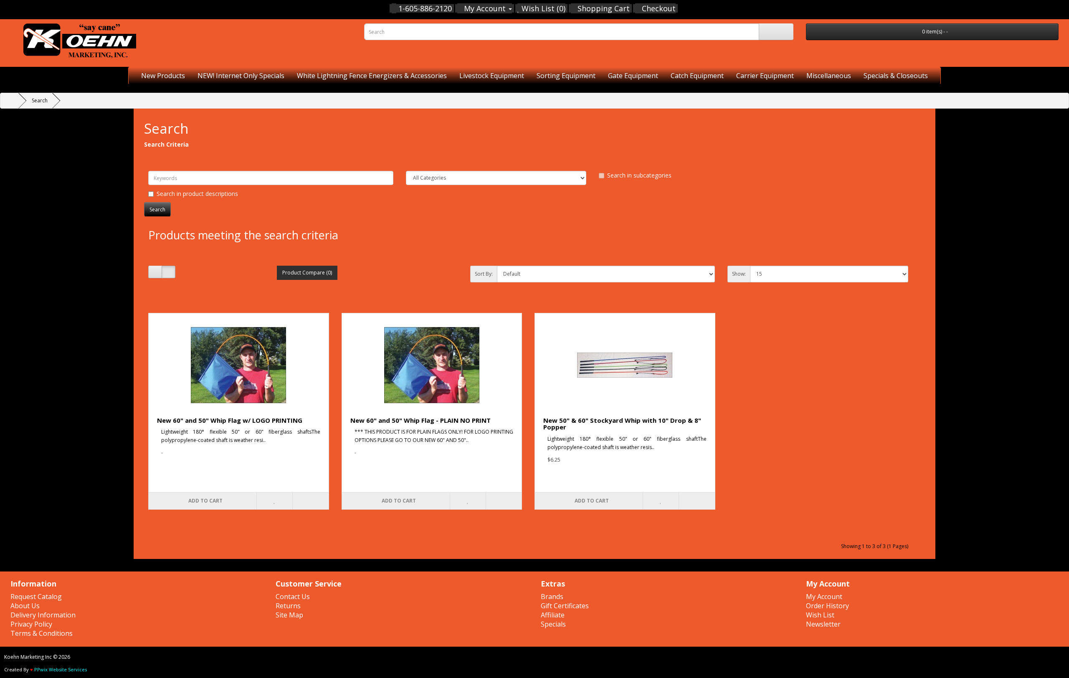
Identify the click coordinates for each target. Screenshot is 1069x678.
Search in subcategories (639, 175)
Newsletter (823, 624)
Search (40, 100)
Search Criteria (166, 144)
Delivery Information (43, 615)
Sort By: (484, 273)
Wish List (820, 615)
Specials (553, 624)
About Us (25, 605)
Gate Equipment (633, 75)
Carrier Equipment (765, 75)
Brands (552, 596)
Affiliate (553, 615)
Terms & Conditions (41, 633)
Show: (739, 273)
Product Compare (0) (307, 272)
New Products (163, 75)
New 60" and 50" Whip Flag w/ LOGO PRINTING (229, 420)
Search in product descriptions (197, 194)
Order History (827, 605)
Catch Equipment (697, 75)
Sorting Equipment (566, 75)
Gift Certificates (565, 605)
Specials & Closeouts (896, 75)
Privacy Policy (31, 624)
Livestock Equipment (491, 75)
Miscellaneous (828, 75)
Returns (288, 605)
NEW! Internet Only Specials (241, 75)
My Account (824, 596)
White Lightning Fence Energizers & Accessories (372, 75)
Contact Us (293, 596)
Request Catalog (36, 596)
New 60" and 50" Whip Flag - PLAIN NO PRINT (420, 420)
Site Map (289, 615)
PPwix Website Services (60, 669)
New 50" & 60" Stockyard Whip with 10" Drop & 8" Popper (622, 424)
